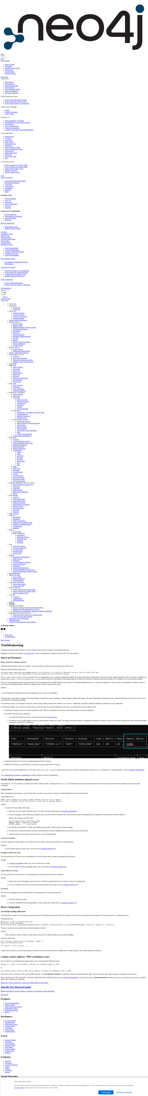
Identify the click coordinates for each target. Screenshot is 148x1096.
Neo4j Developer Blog (8, 239)
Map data (16, 376)
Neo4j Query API (10, 156)
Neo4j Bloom (9, 82)
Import (15, 494)
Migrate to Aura (18, 506)
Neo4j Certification (7, 279)
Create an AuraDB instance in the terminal (22, 622)
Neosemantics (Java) (11, 227)
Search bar (20, 405)
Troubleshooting (14, 620)
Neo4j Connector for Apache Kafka (16, 167)
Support (11, 602)
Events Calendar (10, 1049)
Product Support (6, 237)
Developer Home (10, 1021)
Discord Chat (5, 235)
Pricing (7, 1012)
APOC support (13, 513)
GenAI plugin (9, 124)
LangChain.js (9, 186)
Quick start (16, 369)
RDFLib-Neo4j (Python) (13, 228)
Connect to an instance (20, 316)
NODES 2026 (9, 1051)
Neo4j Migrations (10, 218)
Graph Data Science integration (27, 430)
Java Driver (8, 140)
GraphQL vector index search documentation (19, 130)
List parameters (18, 472)
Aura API (16, 510)
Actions (15, 474)
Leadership (8, 1070)
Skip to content (5, 299)
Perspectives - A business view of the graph (30, 412)
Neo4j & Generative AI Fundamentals (17, 271)
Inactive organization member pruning (25, 571)
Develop (15, 338)
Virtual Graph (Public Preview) (19, 353)
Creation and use (22, 414)
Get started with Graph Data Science (16, 262)
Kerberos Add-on (10, 73)
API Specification (18, 600)
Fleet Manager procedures (21, 504)
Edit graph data (22, 429)
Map (18, 465)
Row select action (18, 477)
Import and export (18, 447)
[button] (3, 57)
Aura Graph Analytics (20, 358)
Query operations (18, 389)
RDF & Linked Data (7, 223)
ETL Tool (8, 206)
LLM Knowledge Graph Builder (15, 181)
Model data (16, 374)
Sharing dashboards (19, 448)
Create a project (18, 349)
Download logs (18, 551)
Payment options (18, 580)
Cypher (7, 110)
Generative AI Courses (8, 267)
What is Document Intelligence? (23, 485)
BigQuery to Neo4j (11, 170)
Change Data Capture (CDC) (14, 169)
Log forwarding (18, 550)
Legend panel (21, 403)
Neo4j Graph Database (12, 1003)
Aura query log (29, 653)
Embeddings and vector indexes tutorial (17, 122)
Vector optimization (19, 344)
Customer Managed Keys (21, 568)
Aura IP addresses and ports (22, 562)
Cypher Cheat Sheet (11, 112)
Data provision (17, 372)
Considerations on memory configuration (16, 775)
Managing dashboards (20, 445)
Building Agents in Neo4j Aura (15, 276)
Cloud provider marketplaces (18, 320)
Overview (16, 356)
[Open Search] (3, 56)
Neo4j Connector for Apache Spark (16, 165)
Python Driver (9, 136)
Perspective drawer (23, 401)
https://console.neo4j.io (71, 977)
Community (8, 1028)
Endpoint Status (22, 539)
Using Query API (18, 586)
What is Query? (18, 385)
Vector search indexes (12, 126)
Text (18, 463)
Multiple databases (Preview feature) (24, 327)
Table (18, 454)
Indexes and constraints (20, 378)
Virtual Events (9, 1030)
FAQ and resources (19, 481)
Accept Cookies (106, 1092)
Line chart (20, 456)
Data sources (17, 382)
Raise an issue (5, 640)
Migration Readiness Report (22, 336)
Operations (8, 66)
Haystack (8, 190)
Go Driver (8, 138)
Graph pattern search (23, 421)
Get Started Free (6, 288)
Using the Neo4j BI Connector (22, 616)
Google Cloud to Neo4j (12, 172)
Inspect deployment (19, 501)
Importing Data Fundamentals (14, 252)
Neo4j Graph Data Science (13, 1007)
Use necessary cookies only (124, 1092)
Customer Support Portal (136, 770)
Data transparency (18, 508)
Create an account (18, 313)
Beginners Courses (7, 244)
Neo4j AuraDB (10, 1005)
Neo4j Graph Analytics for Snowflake (17, 103)
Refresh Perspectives (23, 416)
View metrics (17, 532)
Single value (21, 461)
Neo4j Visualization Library (14, 149)
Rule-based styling (19, 479)
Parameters (16, 470)
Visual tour (16, 309)
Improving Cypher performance (19, 618)
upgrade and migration (70, 811)
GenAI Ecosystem (6, 177)
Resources (16, 333)
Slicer (19, 432)
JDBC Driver (9, 142)
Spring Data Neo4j (11, 153)
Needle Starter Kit (10, 214)
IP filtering (16, 560)
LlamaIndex (8, 188)
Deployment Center (11, 1008)
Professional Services (11, 1010)
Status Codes (9, 70)
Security (11, 555)
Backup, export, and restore (21, 342)
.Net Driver (8, 145)
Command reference (19, 391)
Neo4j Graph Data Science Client (15, 102)
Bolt (6, 158)
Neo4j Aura (4, 77)
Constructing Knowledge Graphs (15, 274)
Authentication (17, 598)
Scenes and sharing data (24, 434)
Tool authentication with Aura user (24, 569)
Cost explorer (17, 577)
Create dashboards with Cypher (23, 443)
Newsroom (8, 1063)
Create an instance (18, 315)
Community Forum (7, 234)
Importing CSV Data (11, 253)
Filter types (16, 468)
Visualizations (17, 450)
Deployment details (19, 503)
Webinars (8, 1053)
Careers (7, 1066)
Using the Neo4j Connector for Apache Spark (27, 615)
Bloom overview (22, 400)
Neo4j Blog (8, 1042)
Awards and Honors (11, 1065)
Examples (20, 541)
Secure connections (19, 564)
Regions (15, 340)
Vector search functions (12, 128)
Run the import (17, 380)
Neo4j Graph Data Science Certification (17, 285)
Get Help (4, 232)
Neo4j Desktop (9, 87)
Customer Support (46, 849)
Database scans (22, 418)
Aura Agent (12, 363)
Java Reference (9, 72)
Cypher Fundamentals (12, 250)
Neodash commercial (11, 93)
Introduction (17, 517)
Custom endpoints (18, 335)
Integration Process (23, 537)
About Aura (16, 307)
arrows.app (8, 202)
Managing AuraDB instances (22, 524)
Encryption (16, 566)
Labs (2, 176)
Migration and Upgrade (12, 68)
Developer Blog (10, 1026)
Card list (19, 407)
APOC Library (9, 114)
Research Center (10, 1045)
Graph (19, 452)
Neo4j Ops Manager (11, 91)
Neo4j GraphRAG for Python (14, 121)
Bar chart (20, 457)
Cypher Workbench (11, 204)
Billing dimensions (19, 579)
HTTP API (8, 155)
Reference (20, 542)
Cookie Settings (19, 1087)
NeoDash (8, 208)
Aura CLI (8, 200)
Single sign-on (17, 559)
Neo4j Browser (10, 84)
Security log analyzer (19, 548)
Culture (7, 1068)
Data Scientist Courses (8, 259)
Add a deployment (19, 499)
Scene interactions (22, 409)
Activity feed (17, 553)
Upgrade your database (16, 863)
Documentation (10, 1022)
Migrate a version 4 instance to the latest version (28, 607)
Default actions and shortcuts (22, 436)
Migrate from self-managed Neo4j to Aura (26, 609)
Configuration (17, 526)
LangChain (8, 184)
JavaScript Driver (10, 144)
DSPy (7, 192)
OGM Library (9, 151)
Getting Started (9, 64)
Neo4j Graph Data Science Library (16, 100)
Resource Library (10, 1040)
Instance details (18, 326)
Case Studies (9, 1047)
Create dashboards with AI (21, 441)
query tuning (52, 717)
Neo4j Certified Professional (14, 283)
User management (14, 573)
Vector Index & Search (12, 183)
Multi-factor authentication (21, 557)
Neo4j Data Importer (11, 86)
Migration (16, 528)
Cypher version (18, 345)
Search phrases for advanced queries (28, 423)
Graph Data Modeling (12, 255)
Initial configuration (19, 521)
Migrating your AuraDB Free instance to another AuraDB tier (32, 611)
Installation (16, 519)
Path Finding (9, 264)
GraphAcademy (6, 243)
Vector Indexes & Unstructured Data (16, 272)
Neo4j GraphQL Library (12, 147)
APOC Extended (10, 199)
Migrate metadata (18, 318)
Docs (2, 54)
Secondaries (17, 331)
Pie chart (19, 459)
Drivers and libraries (19, 584)
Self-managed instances (20, 329)
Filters (15, 466)
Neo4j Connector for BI (20, 593)
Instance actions (18, 324)
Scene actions (21, 425)
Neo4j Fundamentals (11, 248)
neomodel (8, 220)
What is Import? (18, 367)
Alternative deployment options (23, 360)
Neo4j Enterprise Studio (12, 89)
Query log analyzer (19, 546)
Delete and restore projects (21, 351)
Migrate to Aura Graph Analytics (23, 362)
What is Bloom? (18, 394)
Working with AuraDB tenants (22, 523)
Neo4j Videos (5, 241)
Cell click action (18, 476)
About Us (8, 1061)
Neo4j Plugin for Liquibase (13, 216)
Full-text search (22, 427)
